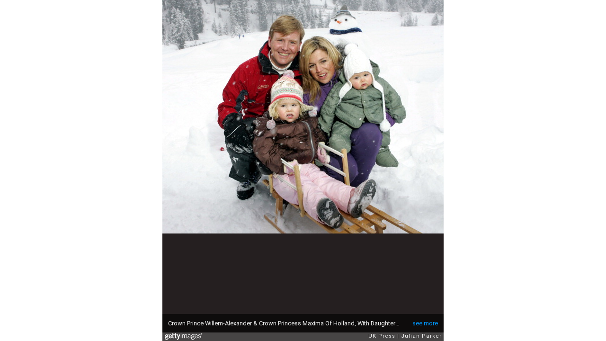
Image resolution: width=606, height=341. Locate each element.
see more (425, 323)
